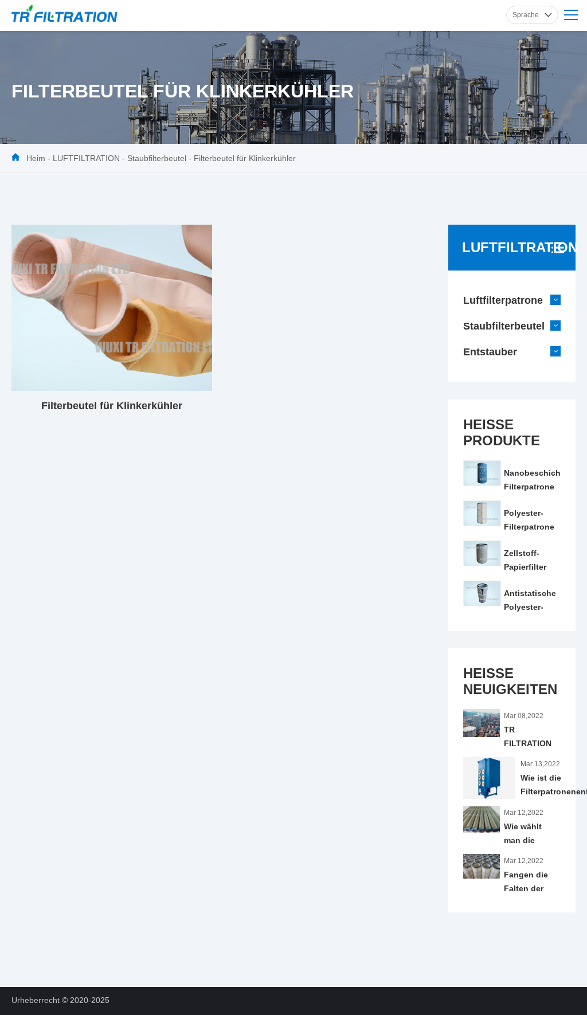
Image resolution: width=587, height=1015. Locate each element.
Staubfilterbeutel (156, 158)
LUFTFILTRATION (86, 158)
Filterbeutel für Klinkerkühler (245, 158)
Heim (35, 158)
